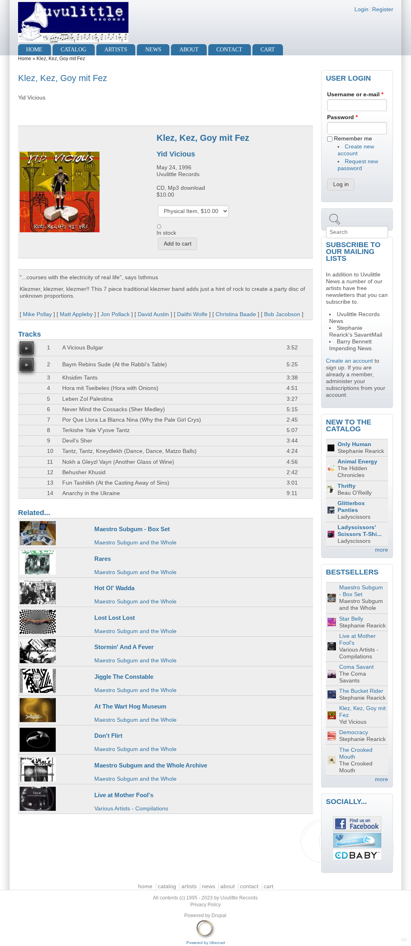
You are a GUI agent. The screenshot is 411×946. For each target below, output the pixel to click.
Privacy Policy (205, 904)
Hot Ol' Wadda (114, 588)
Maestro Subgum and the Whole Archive (150, 765)
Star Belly (351, 619)
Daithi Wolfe (192, 314)
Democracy (353, 732)
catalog (73, 50)
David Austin (153, 314)
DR (404, 940)
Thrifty (347, 486)
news (153, 50)
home (34, 50)
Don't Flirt (108, 735)
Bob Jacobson (282, 314)
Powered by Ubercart (205, 942)
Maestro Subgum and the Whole (135, 543)
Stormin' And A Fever (124, 647)
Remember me (353, 139)
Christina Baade (236, 314)
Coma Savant (356, 667)
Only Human (354, 444)
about (189, 50)
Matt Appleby (76, 314)
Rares (102, 558)
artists (115, 50)
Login (361, 9)
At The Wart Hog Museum (130, 706)
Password (342, 117)
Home (24, 58)
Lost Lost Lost (114, 617)
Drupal (219, 915)
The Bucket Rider (361, 691)
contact (229, 50)
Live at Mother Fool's (123, 795)
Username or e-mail (355, 94)
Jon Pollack (115, 314)
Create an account (349, 361)
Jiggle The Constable (123, 676)
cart (267, 50)
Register (382, 9)
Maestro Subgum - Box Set (132, 529)
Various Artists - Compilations (131, 809)
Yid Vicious (176, 154)
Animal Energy (357, 462)
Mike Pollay (37, 314)
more (381, 550)
